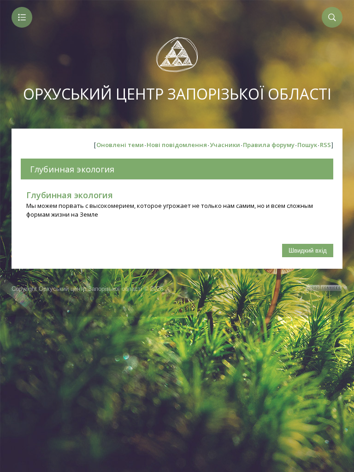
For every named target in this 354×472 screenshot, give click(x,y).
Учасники (225, 145)
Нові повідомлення (177, 145)
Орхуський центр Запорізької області (177, 93)
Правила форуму (269, 145)
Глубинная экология (72, 169)
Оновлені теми (120, 145)
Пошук (307, 145)
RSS (325, 145)
